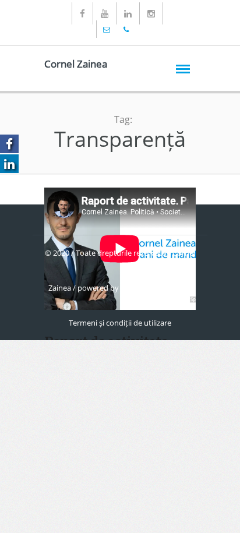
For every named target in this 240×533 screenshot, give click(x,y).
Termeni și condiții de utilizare (120, 322)
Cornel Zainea (75, 63)
